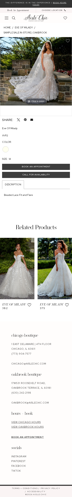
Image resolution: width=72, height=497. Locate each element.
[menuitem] (18, 10)
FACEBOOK (18, 465)
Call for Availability (36, 174)
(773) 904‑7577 (21, 353)
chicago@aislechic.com (28, 363)
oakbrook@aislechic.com (30, 402)
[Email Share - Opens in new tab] (31, 119)
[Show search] (13, 18)
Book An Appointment (18, 10)
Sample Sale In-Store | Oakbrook (25, 32)
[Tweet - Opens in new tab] (18, 119)
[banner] (36, 18)
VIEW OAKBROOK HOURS (27, 426)
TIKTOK (16, 470)
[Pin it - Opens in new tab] (25, 119)
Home (7, 27)
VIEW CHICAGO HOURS (26, 422)
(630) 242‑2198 (21, 392)
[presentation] (17, 268)
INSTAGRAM (18, 456)
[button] (6, 18)
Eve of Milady (24, 27)
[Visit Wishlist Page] (65, 18)
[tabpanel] (36, 71)
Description (13, 184)
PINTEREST (18, 461)
